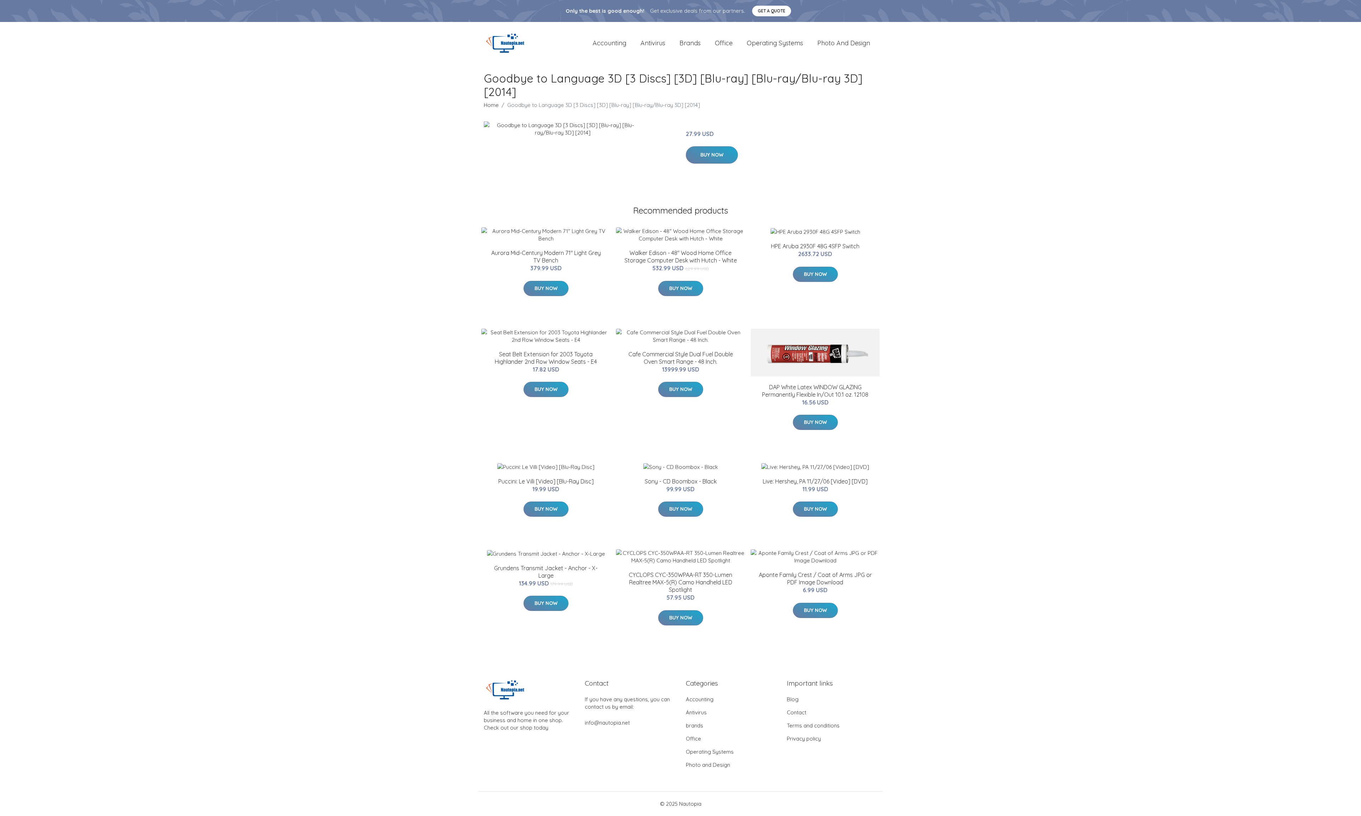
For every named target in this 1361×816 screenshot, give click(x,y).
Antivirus (652, 43)
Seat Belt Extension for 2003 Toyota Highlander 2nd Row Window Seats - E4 (546, 358)
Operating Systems (775, 43)
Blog (793, 699)
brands (690, 43)
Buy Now (711, 155)
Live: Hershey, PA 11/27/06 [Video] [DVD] (815, 481)
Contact (796, 712)
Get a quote (771, 10)
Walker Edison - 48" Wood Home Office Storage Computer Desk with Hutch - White (681, 256)
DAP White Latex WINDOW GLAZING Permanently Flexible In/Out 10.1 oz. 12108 (815, 391)
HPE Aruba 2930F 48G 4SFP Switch (815, 246)
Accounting (609, 43)
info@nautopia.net (607, 722)
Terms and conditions (813, 725)
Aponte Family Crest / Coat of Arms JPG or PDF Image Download (815, 578)
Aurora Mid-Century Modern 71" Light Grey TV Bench (546, 256)
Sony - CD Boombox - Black (681, 481)
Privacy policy (804, 738)
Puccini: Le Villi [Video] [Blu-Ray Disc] (546, 481)
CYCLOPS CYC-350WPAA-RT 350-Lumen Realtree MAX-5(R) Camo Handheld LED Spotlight (680, 582)
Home (491, 105)
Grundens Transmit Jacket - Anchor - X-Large (546, 572)
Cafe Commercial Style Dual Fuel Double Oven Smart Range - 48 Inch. (680, 358)
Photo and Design (843, 43)
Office (724, 43)
